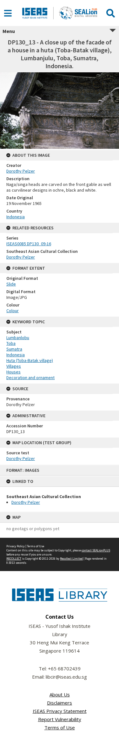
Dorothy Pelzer (25, 502)
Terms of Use (35, 546)
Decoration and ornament (30, 377)
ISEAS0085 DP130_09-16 (28, 244)
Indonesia (15, 217)
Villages (13, 366)
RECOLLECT (13, 558)
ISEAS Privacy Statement (60, 711)
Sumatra (14, 349)
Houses (13, 372)
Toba (11, 343)
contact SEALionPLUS (96, 550)
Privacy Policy (15, 546)
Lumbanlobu (17, 337)
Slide (11, 284)
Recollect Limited (71, 558)
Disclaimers (59, 703)
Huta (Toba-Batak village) (29, 360)
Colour (12, 310)
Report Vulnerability (59, 719)
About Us (60, 694)
